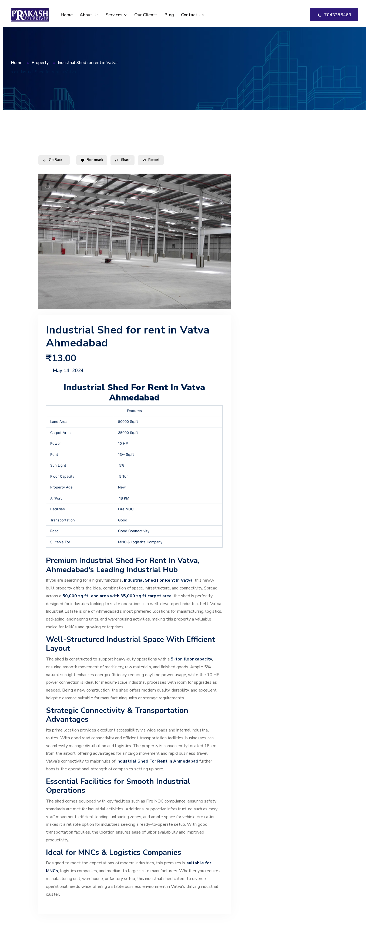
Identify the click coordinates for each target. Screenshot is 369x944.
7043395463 (337, 15)
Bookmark (95, 159)
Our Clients (145, 15)
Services (114, 15)
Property (40, 63)
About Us (89, 15)
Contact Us (192, 15)
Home (67, 15)
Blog (169, 15)
